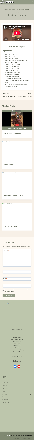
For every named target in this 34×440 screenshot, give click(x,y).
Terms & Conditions (26, 438)
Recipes (17, 12)
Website (5, 286)
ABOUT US (5, 382)
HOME (4, 380)
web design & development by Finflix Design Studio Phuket (21, 435)
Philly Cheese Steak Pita (8, 95)
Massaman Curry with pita (25, 95)
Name (5, 272)
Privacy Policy (16, 438)
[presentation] (17, 120)
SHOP (3, 391)
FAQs (3, 397)
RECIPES (4, 394)
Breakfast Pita (9, 164)
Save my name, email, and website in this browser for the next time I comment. (17, 290)
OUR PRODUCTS (6, 388)
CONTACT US (5, 402)
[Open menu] (32, 2)
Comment (6, 250)
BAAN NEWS (5, 399)
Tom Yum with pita (10, 226)
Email (5, 279)
